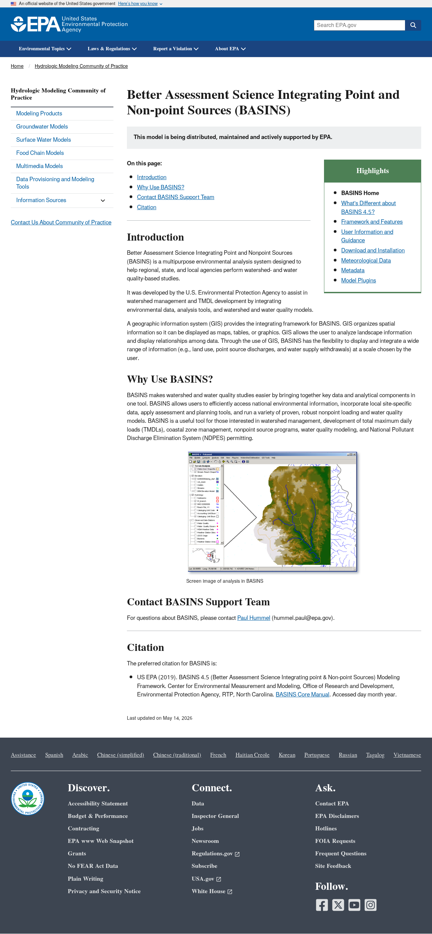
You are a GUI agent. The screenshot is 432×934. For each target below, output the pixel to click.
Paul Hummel (253, 618)
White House (208, 891)
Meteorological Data (366, 261)
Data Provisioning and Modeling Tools (55, 183)
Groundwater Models (42, 127)
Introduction (151, 177)
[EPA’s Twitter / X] (338, 905)
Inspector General (215, 816)
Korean (287, 755)
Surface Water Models (43, 140)
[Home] (69, 24)
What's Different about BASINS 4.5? (368, 207)
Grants (77, 853)
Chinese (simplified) (120, 755)
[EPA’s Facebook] (322, 905)
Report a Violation (172, 49)
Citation (146, 207)
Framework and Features (372, 222)
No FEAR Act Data (93, 866)
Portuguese (317, 755)
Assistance (23, 755)
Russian (348, 755)
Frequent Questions (341, 853)
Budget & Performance (98, 816)
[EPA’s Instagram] (370, 905)
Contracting (83, 828)
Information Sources (41, 200)
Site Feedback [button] (333, 866)
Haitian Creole (253, 755)
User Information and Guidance (367, 236)
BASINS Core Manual (302, 695)
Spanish (54, 755)
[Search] (413, 25)
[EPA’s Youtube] (354, 905)
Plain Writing (85, 878)
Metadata (352, 271)
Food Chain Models (40, 153)
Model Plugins (358, 281)
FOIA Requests (335, 841)
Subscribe (204, 866)
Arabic (80, 755)
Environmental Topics (42, 49)
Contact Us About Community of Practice (61, 223)
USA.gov (203, 878)
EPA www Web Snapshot (101, 841)
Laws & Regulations (109, 49)
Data (198, 803)
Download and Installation (373, 251)
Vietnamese (407, 755)
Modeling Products (39, 114)
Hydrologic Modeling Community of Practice (81, 66)
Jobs (198, 828)
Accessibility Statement (98, 803)
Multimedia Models (39, 166)
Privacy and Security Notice (104, 891)
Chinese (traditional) (177, 755)
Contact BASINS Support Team (175, 197)
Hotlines (326, 828)
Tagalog (375, 755)
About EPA (227, 49)
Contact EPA (332, 803)
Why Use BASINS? (160, 188)
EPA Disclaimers (337, 816)
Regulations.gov (212, 853)
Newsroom (205, 841)
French (218, 755)
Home (17, 66)
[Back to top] (413, 915)
